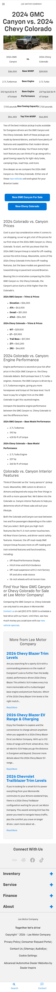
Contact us (8, 611)
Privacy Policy (12, 942)
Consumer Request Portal (36, 942)
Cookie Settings (28, 956)
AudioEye (40, 949)
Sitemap (29, 949)
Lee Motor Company (39, 935)
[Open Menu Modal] (3, 4)
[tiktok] (41, 860)
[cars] (14, 860)
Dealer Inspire (28, 968)
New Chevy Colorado (27, 206)
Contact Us (16, 949)
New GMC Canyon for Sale (27, 197)
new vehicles (16, 179)
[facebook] (32, 860)
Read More (12, 708)
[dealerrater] (23, 860)
